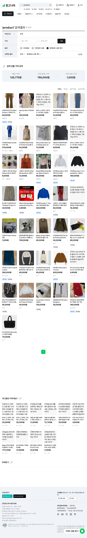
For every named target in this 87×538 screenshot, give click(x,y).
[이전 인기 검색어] (20, 9)
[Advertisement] (43, 375)
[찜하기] (15, 106)
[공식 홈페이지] (75, 514)
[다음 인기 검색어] (21, 9)
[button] (24, 54)
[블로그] (71, 514)
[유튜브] (62, 514)
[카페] (67, 514)
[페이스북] (58, 514)
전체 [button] (21, 34)
